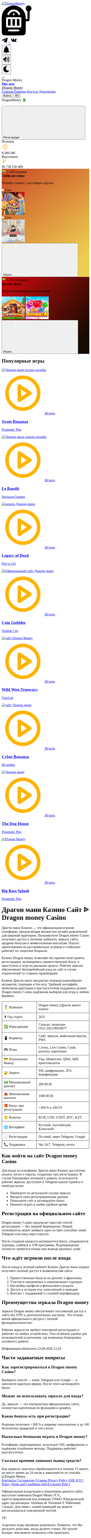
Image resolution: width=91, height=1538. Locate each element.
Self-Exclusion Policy (55, 1484)
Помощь (20, 91)
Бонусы (33, 91)
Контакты (9, 1480)
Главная (8, 91)
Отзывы (41, 1480)
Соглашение (26, 1480)
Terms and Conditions (26, 1484)
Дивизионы (47, 91)
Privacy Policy (58, 1480)
